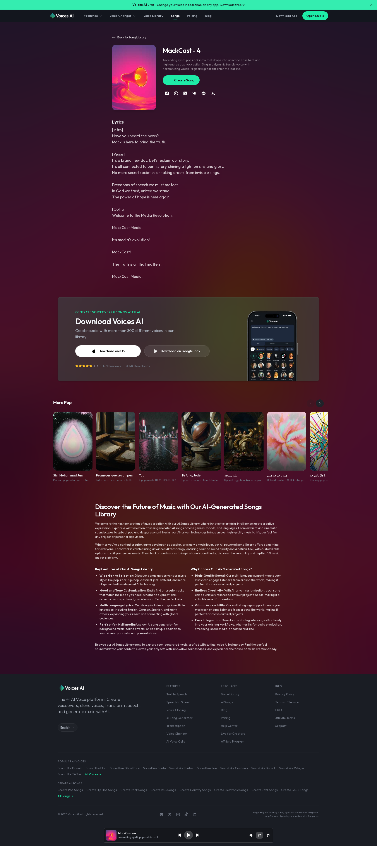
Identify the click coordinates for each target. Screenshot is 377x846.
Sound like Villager (292, 768)
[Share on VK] (194, 93)
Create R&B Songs (163, 790)
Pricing (192, 16)
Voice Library (153, 16)
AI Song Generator (179, 718)
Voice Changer (121, 16)
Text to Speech (176, 694)
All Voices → (93, 774)
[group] (188, 843)
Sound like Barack (263, 768)
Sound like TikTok (69, 774)
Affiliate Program (232, 741)
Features (91, 16)
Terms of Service (287, 702)
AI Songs (227, 702)
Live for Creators (233, 734)
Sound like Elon (96, 768)
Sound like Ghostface (125, 768)
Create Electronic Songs (231, 790)
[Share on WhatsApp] (176, 93)
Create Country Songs (195, 790)
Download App (287, 16)
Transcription (175, 726)
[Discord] (161, 814)
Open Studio (315, 16)
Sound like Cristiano (234, 768)
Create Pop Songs (70, 790)
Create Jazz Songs (265, 790)
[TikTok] (186, 814)
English (65, 727)
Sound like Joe (207, 768)
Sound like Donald (70, 768)
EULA (279, 710)
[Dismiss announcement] (371, 5)
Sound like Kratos (181, 768)
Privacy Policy (284, 694)
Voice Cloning (176, 710)
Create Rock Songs (133, 790)
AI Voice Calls (175, 741)
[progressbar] (188, 843)
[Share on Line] (203, 93)
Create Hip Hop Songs (101, 790)
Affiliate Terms (285, 718)
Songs (175, 16)
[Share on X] (185, 93)
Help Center (229, 726)
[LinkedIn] (194, 814)
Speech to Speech (178, 702)
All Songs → (65, 796)
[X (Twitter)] (169, 814)
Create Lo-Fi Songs (294, 790)
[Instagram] (178, 814)
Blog (208, 16)
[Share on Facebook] (167, 93)
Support (280, 726)
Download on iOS (112, 351)
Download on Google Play (180, 351)
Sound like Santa (154, 768)
